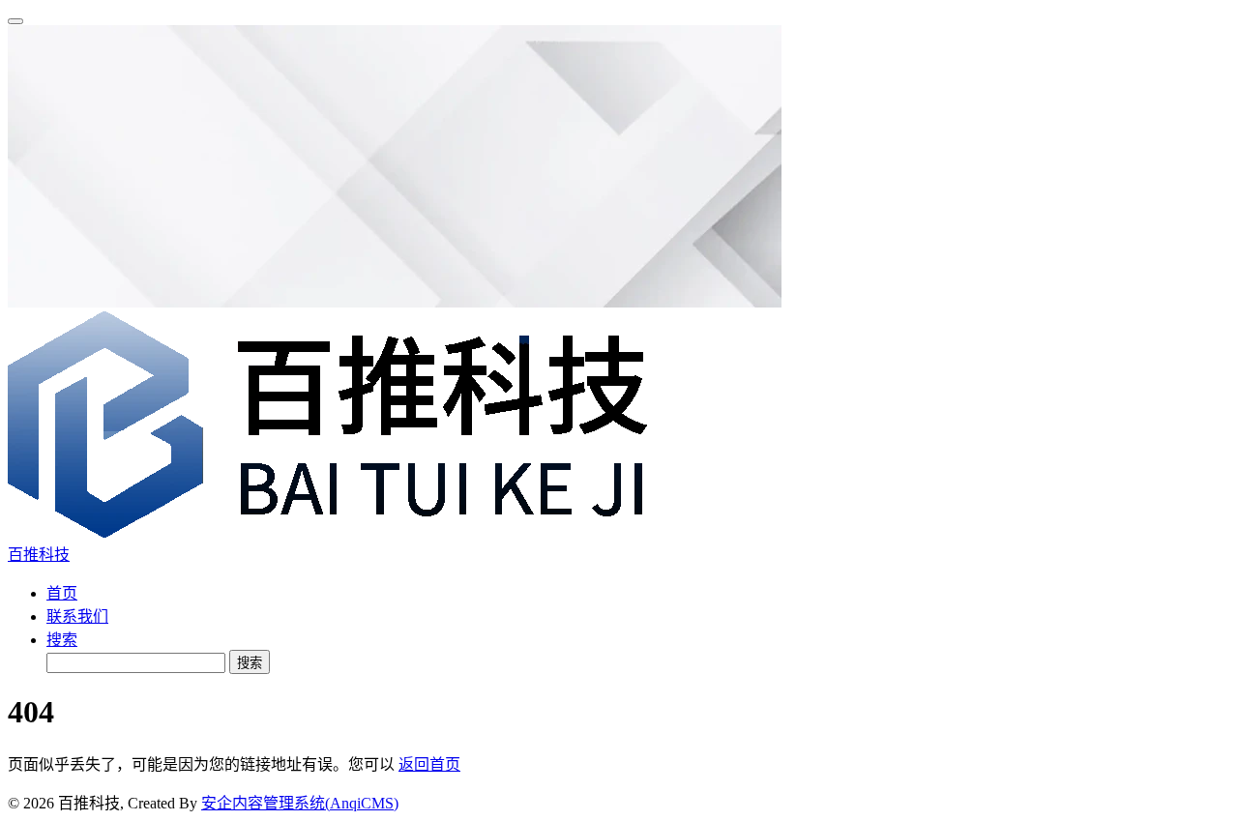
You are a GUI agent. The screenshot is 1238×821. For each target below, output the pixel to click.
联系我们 (77, 616)
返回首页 (429, 764)
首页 (61, 593)
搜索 (61, 639)
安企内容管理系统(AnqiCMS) (299, 803)
